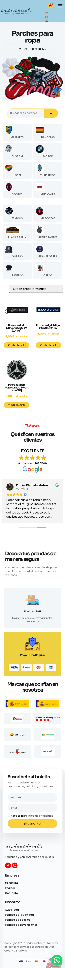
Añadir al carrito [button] (16, 345)
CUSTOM (17, 156)
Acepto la (32, 816)
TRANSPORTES (48, 256)
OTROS (48, 275)
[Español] (47, 20)
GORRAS (17, 256)
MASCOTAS (47, 218)
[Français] (47, 16)
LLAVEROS (17, 275)
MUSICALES (48, 194)
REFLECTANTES (48, 237)
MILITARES (17, 137)
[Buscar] (51, 113)
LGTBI (17, 175)
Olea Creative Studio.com (29, 948)
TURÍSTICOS (48, 175)
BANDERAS (48, 137)
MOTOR (48, 156)
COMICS (17, 194)
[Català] (47, 13)
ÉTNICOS (17, 218)
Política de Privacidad (38, 816)
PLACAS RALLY (17, 237)
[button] (60, 5)
